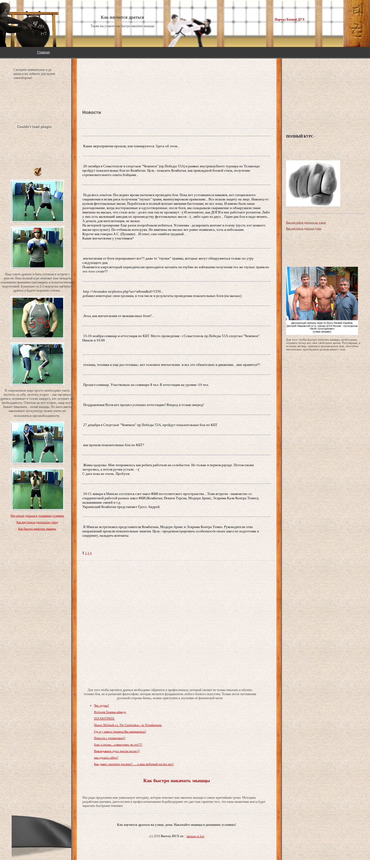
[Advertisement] (125, 75)
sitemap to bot (195, 836)
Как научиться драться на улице (37, 522)
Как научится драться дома (303, 228)
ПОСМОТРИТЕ (104, 718)
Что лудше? (101, 705)
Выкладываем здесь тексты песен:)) (116, 751)
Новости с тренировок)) (109, 738)
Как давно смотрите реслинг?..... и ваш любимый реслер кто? (134, 764)
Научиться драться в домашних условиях (37, 515)
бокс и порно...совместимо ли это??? (118, 744)
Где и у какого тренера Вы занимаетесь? (120, 731)
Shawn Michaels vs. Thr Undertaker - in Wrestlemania (128, 725)
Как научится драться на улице (306, 222)
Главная (43, 52)
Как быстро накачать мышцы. (37, 528)
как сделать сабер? (106, 757)
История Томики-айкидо (110, 712)
